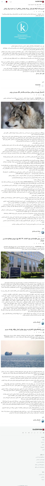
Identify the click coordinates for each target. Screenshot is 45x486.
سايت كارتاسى (41, 474)
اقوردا (29, 4)
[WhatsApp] (41, 11)
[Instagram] (43, 11)
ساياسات (42, 442)
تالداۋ (43, 445)
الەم (43, 82)
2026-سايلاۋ (39, 4)
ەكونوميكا (42, 447)
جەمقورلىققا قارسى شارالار (39, 465)
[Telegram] (39, 11)
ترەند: (43, 4)
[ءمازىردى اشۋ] (2, 2)
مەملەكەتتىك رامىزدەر (40, 462)
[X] (34, 11)
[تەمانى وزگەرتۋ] (6, 2)
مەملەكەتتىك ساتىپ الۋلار (39, 467)
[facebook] (37, 432)
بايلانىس (42, 477)
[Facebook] (36, 11)
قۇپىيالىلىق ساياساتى (40, 459)
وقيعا (35, 4)
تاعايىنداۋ (32, 4)
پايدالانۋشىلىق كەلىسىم (40, 457)
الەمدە (43, 450)
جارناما (43, 479)
